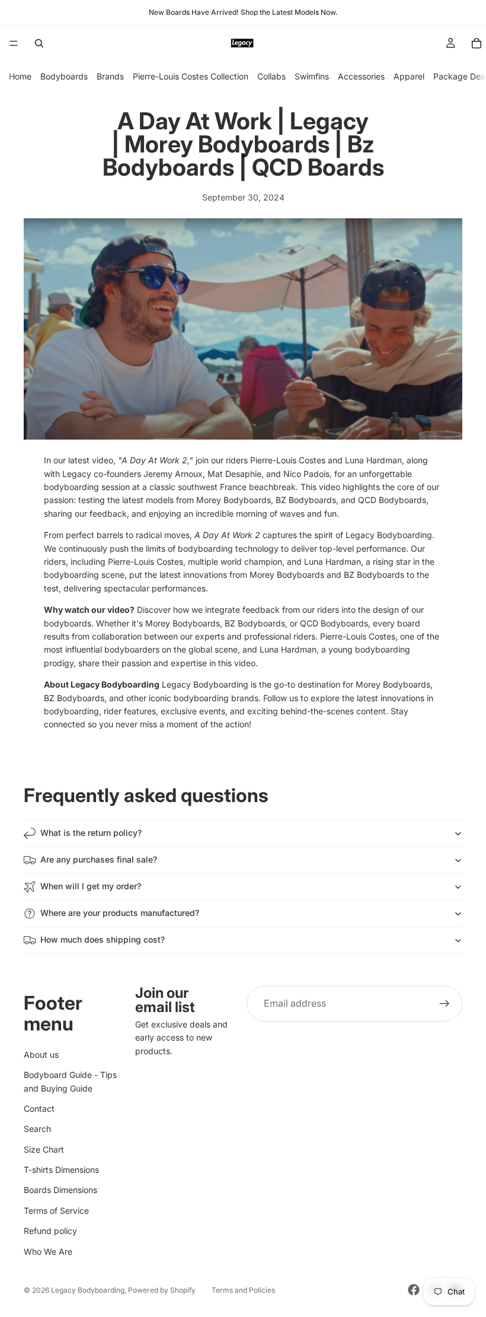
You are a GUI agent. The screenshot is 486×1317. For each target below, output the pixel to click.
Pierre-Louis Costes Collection (190, 76)
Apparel (409, 76)
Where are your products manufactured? (119, 913)
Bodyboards (64, 76)
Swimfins (312, 76)
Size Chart (44, 1149)
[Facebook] (414, 1290)
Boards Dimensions (60, 1190)
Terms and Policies (243, 1290)
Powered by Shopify (162, 1290)
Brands (110, 76)
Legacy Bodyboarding (87, 1290)
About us (41, 1054)
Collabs (271, 76)
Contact (39, 1108)
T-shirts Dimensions (61, 1170)
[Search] (39, 43)
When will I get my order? (90, 886)
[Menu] (13, 43)
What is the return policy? (91, 833)
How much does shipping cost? (102, 939)
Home (20, 76)
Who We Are (48, 1251)
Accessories (361, 76)
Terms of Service (56, 1210)
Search (37, 1129)
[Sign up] (444, 1003)
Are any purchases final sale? (98, 859)
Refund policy (50, 1231)
